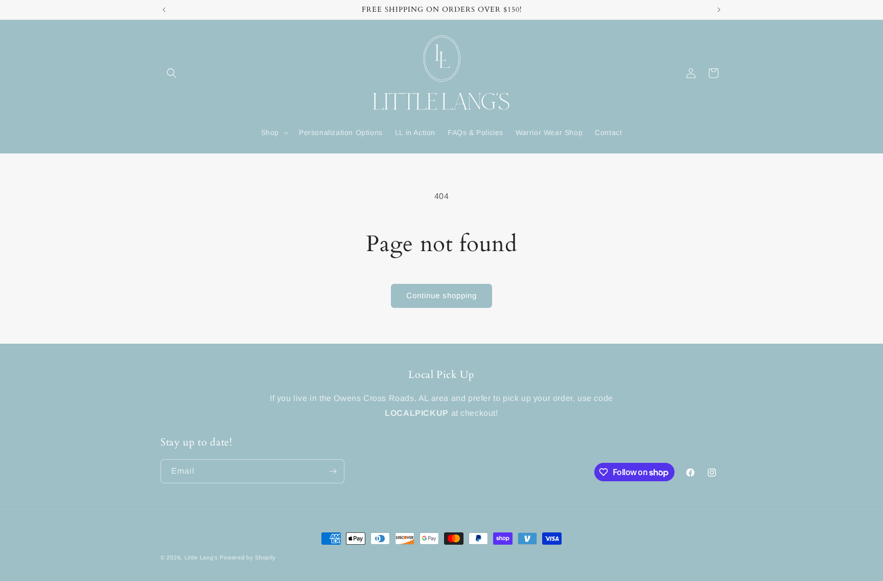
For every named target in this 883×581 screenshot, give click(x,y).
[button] (171, 73)
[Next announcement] (719, 9)
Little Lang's (201, 557)
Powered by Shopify (248, 557)
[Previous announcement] (164, 9)
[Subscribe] (332, 471)
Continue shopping (441, 295)
